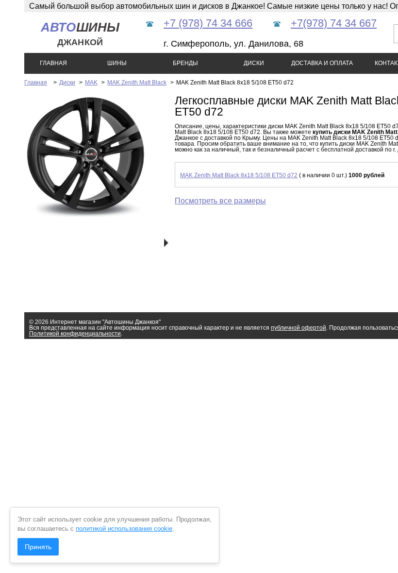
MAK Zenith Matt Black (136, 82)
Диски (67, 82)
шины (80, 33)
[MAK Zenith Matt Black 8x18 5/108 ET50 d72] (85, 214)
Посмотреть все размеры (220, 201)
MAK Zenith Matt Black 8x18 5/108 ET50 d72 (239, 175)
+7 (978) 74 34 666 (208, 23)
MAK (91, 82)
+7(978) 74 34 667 (334, 23)
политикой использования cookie (124, 528)
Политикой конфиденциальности (75, 333)
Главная (35, 82)
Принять (38, 547)
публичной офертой (298, 327)
